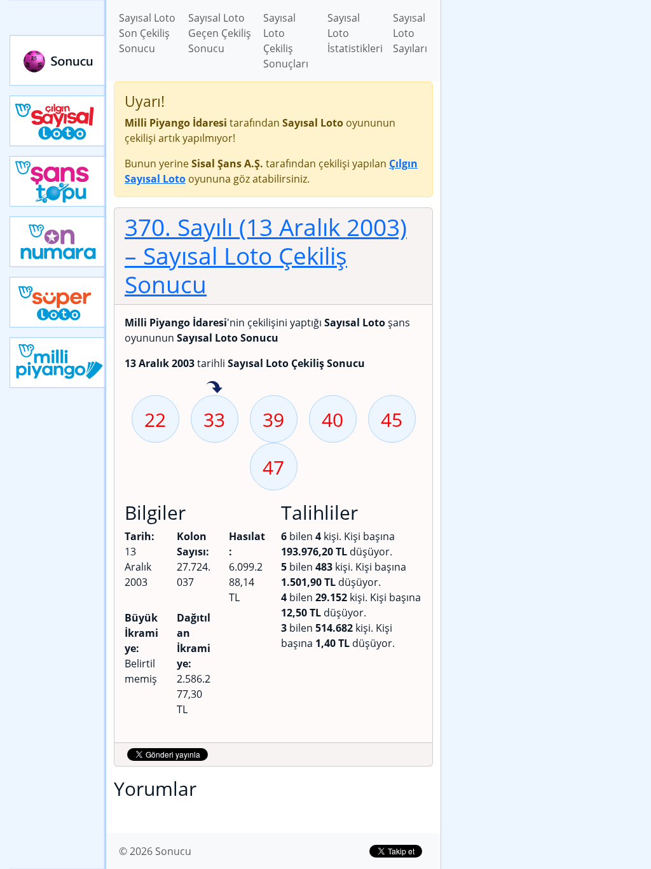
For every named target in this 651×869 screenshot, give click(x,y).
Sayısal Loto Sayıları (410, 33)
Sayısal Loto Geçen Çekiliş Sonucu (219, 33)
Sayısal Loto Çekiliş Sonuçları (285, 41)
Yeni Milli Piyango (58, 362)
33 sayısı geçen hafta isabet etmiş (214, 388)
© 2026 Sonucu (155, 851)
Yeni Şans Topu (58, 181)
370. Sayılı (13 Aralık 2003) (266, 255)
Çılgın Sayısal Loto (58, 120)
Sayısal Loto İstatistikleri (355, 33)
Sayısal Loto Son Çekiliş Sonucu (147, 33)
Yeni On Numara (58, 241)
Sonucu (58, 60)
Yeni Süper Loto (58, 302)
